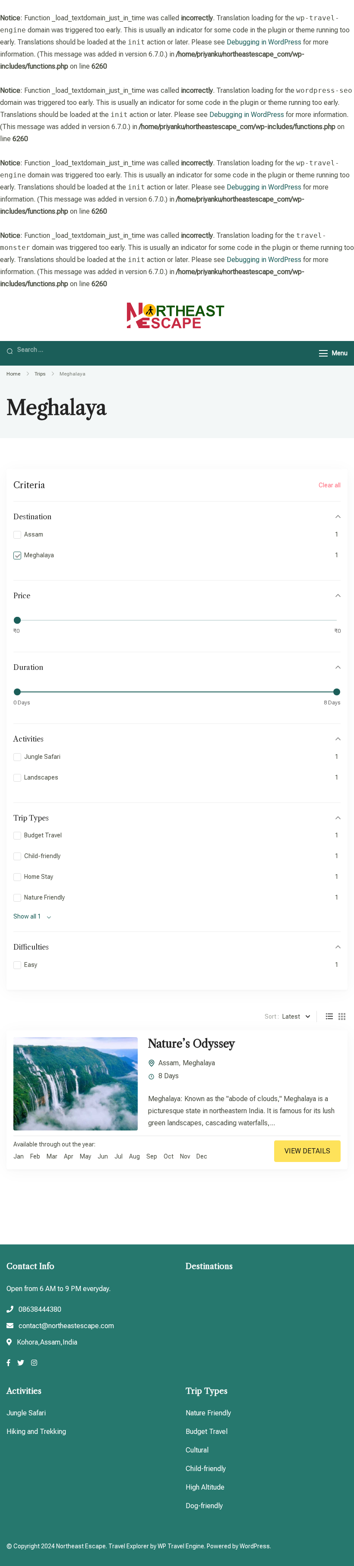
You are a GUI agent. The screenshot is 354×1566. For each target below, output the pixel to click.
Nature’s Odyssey (191, 1044)
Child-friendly (206, 1469)
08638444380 (40, 1309)
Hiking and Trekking (36, 1431)
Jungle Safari (26, 1413)
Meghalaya (199, 1063)
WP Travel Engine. (181, 1546)
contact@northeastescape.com (66, 1326)
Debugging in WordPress (264, 42)
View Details (307, 1151)
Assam (168, 1063)
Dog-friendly (204, 1506)
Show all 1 (27, 916)
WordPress (255, 1546)
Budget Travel (207, 1431)
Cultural (197, 1450)
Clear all (330, 485)
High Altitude (205, 1487)
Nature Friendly (208, 1413)
